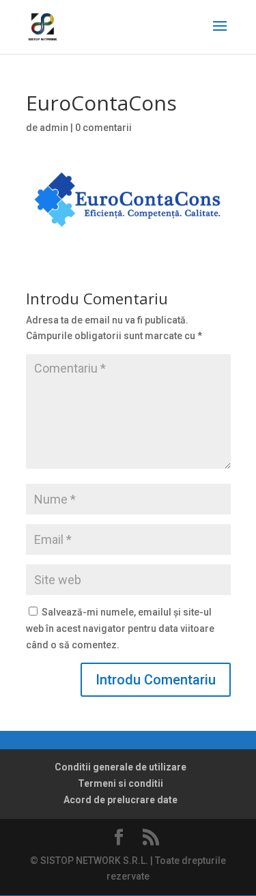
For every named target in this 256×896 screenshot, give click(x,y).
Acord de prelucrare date (120, 799)
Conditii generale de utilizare (120, 767)
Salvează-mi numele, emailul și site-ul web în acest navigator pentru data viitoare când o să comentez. (120, 628)
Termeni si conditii (120, 783)
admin (54, 127)
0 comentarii (103, 127)
